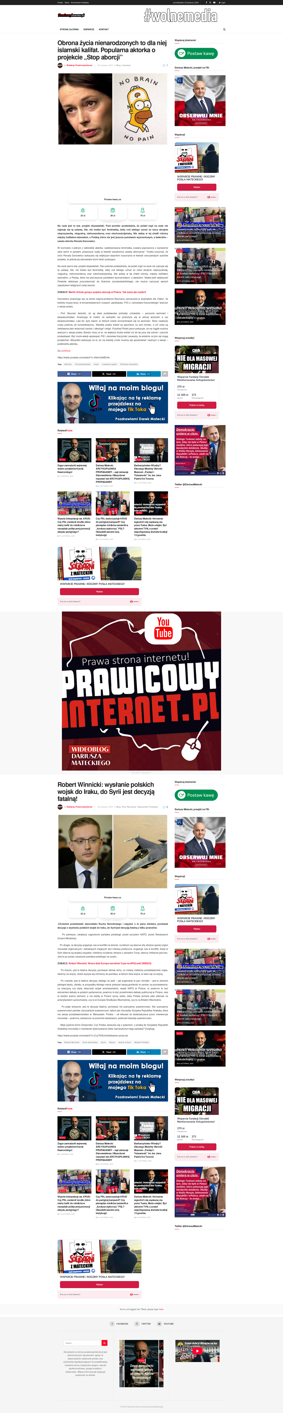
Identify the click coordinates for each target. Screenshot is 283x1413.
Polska (60, 2)
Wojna (112, 1042)
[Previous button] (121, 1363)
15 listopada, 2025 (67, 536)
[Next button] (161, 1363)
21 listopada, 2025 (143, 482)
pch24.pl (65, 350)
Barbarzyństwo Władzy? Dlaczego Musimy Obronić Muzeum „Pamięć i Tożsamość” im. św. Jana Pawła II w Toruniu (148, 472)
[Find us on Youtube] (214, 2)
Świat (67, 2)
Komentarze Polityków (80, 2)
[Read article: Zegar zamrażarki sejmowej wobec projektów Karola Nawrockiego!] (74, 450)
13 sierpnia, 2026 (66, 476)
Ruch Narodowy (129, 806)
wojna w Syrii (125, 1042)
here (161, 1309)
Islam (96, 364)
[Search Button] (224, 29)
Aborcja (68, 364)
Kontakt (104, 29)
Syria (103, 1042)
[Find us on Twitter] (210, 2)
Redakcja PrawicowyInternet (79, 65)
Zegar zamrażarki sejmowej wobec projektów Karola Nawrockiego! (72, 469)
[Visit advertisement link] (181, 15)
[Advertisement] (112, 170)
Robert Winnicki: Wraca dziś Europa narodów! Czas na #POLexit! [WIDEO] (110, 963)
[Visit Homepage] (71, 15)
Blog (118, 65)
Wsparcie (88, 29)
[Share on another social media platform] (165, 374)
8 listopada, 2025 (142, 539)
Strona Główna (69, 29)
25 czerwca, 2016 (105, 65)
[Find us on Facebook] (206, 2)
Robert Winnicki (71, 1042)
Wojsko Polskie (141, 1042)
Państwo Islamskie (129, 364)
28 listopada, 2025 (105, 486)
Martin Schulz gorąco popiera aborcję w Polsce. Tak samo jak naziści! (107, 292)
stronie (92, 1375)
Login (223, 2)
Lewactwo (126, 65)
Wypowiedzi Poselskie (147, 806)
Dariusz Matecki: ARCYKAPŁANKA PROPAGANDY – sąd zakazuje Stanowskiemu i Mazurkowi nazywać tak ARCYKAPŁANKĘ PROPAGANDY (113, 474)
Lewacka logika (109, 364)
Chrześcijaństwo (83, 364)
